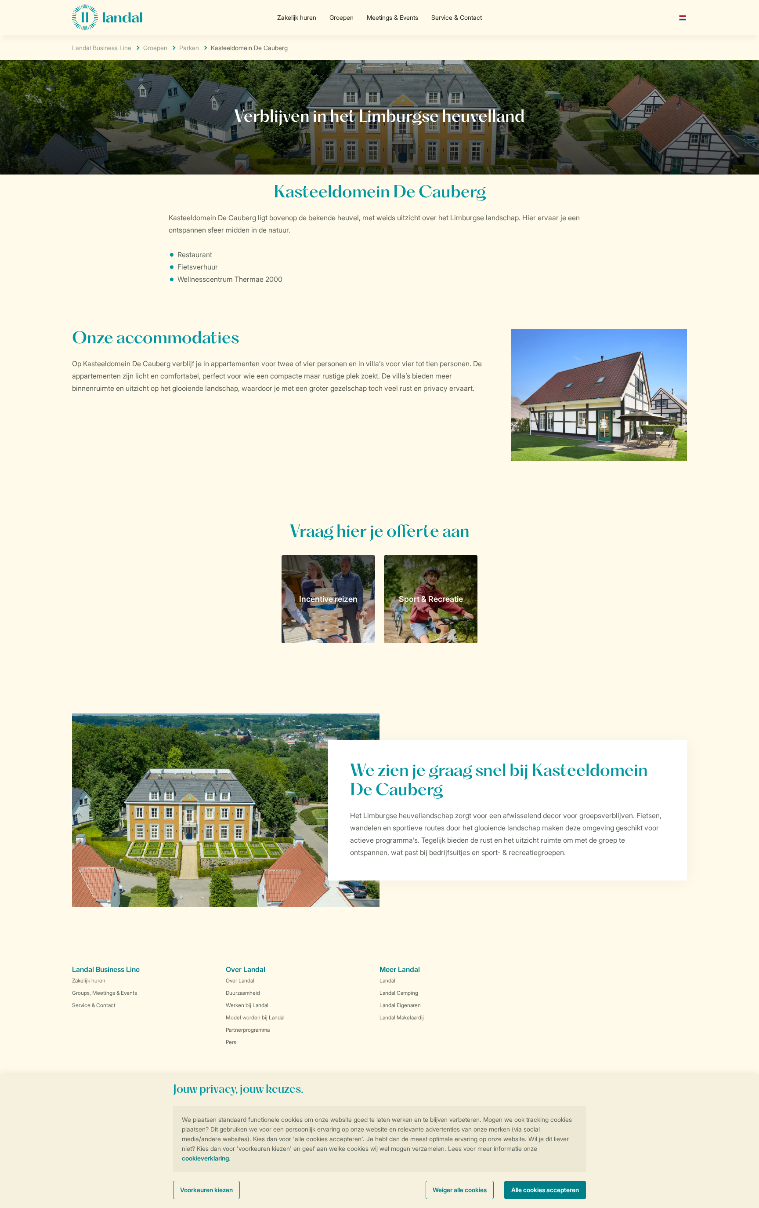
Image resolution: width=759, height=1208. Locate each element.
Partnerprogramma (248, 1029)
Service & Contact (456, 17)
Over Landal (240, 980)
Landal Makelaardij (402, 1017)
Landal (387, 980)
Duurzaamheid (243, 993)
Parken (189, 47)
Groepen (341, 17)
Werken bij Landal (247, 1005)
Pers (231, 1042)
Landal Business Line (101, 47)
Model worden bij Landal (255, 1017)
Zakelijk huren (296, 17)
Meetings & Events (392, 17)
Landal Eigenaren (400, 1005)
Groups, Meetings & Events (104, 993)
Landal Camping (399, 993)
